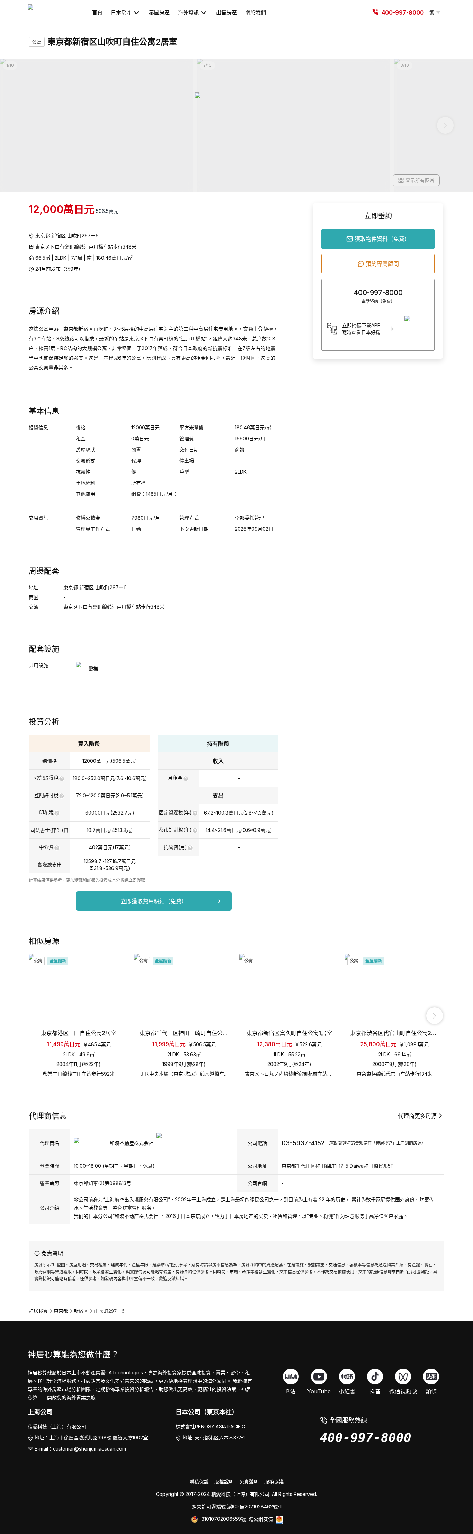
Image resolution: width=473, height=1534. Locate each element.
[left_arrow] (38, 1015)
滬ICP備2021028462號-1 (254, 1506)
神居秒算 (38, 1311)
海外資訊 (188, 12)
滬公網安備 (261, 1519)
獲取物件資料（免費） (382, 238)
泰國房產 (159, 12)
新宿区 (58, 236)
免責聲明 (249, 1481)
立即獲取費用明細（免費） (154, 901)
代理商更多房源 (417, 1115)
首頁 (97, 12)
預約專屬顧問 (382, 263)
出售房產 (226, 12)
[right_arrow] (434, 1015)
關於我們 (255, 12)
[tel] (375, 12)
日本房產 (121, 12)
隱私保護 (199, 1481)
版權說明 (224, 1481)
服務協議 (274, 1481)
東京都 (42, 236)
